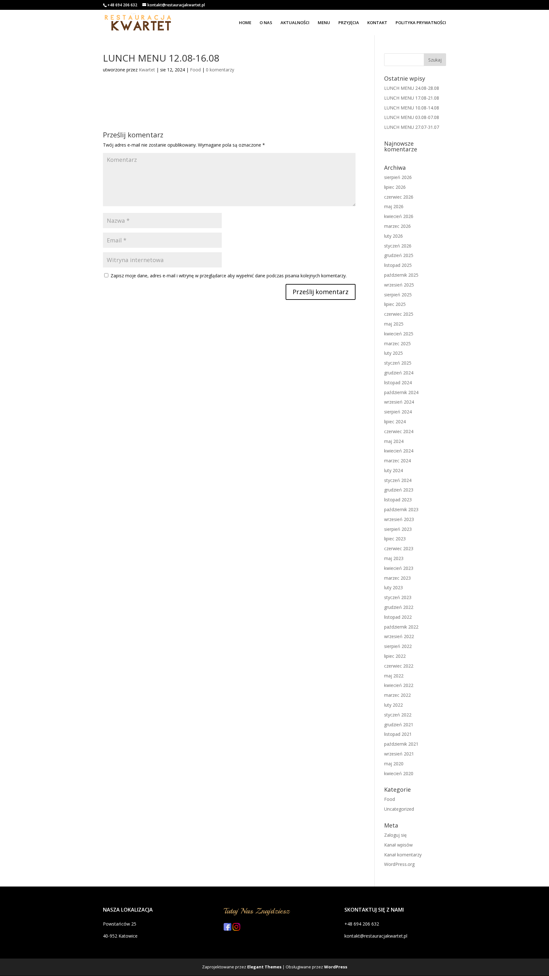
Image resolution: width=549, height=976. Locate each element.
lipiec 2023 (395, 539)
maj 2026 (393, 206)
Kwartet (147, 70)
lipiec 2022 (395, 656)
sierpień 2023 (398, 529)
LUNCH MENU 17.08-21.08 (411, 98)
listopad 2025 (398, 265)
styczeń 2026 (397, 246)
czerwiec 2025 (398, 314)
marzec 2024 (397, 461)
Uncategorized (399, 809)
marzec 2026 (397, 226)
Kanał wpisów (398, 845)
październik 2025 (401, 275)
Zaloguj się (395, 835)
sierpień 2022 (398, 646)
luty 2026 (393, 236)
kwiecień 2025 (398, 334)
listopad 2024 (398, 382)
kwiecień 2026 (398, 216)
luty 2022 (393, 705)
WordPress (335, 967)
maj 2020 (393, 764)
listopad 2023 (398, 500)
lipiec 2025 (395, 304)
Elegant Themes (264, 967)
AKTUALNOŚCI (295, 22)
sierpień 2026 (398, 177)
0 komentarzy (220, 70)
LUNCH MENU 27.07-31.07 (411, 127)
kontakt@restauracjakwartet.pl (375, 936)
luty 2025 (393, 353)
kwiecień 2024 (398, 451)
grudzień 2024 (398, 373)
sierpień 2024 (398, 412)
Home (245, 22)
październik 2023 (401, 509)
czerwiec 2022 (398, 666)
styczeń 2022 (397, 715)
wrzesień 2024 (399, 402)
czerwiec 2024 (398, 431)
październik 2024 (401, 392)
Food (195, 70)
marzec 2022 (397, 695)
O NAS (266, 22)
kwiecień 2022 (398, 685)
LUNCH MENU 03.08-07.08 (411, 117)
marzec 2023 (397, 578)
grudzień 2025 (398, 255)
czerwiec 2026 (398, 197)
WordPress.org (399, 864)
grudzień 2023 (398, 490)
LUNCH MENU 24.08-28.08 (411, 88)
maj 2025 (393, 324)
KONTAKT (377, 22)
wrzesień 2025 (399, 285)
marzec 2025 (397, 343)
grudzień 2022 (398, 607)
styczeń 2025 (397, 363)
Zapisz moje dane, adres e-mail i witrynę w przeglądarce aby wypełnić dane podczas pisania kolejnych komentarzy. (229, 276)
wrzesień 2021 (399, 754)
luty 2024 (393, 470)
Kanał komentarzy (403, 855)
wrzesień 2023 (399, 519)
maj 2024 (393, 441)
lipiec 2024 (395, 422)
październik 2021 (401, 744)
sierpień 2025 (398, 295)
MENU (324, 22)
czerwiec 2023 (398, 548)
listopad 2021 (398, 734)
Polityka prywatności (421, 22)
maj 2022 (393, 676)
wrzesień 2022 (399, 636)
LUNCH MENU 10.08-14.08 (411, 108)
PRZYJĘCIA (348, 22)
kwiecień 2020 (398, 773)
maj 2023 (393, 558)
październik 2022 (401, 627)
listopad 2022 (398, 617)
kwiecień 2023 (398, 568)
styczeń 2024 (397, 480)
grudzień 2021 (398, 725)
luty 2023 (393, 587)
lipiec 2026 (395, 187)
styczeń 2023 (397, 597)
